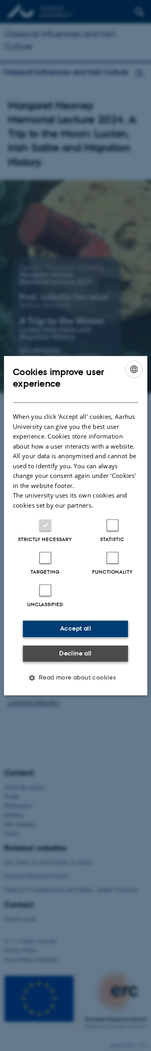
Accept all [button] (75, 628)
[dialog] (75, 525)
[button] (75, 677)
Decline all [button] (75, 653)
